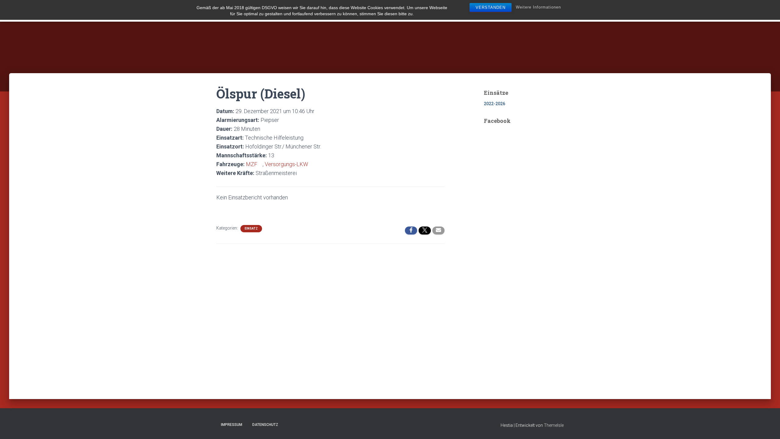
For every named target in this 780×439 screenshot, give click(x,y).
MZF (251, 164)
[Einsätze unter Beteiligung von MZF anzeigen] (260, 164)
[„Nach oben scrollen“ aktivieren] (768, 426)
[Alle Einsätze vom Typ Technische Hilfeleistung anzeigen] (307, 138)
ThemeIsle (554, 425)
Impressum (231, 425)
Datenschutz (265, 425)
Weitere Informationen (538, 7)
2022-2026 (494, 103)
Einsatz (251, 228)
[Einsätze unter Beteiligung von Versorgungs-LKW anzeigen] (311, 164)
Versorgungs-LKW (286, 164)
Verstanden (490, 7)
